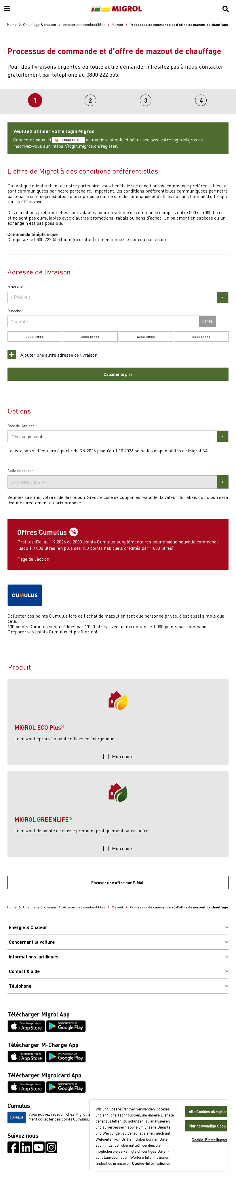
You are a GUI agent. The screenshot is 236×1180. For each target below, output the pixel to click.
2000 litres (35, 336)
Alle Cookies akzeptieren (210, 1111)
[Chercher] (225, 8)
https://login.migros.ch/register (84, 146)
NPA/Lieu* (15, 287)
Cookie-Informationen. (151, 1163)
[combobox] (118, 297)
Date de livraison (21, 426)
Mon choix (122, 756)
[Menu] (7, 8)
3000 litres (90, 336)
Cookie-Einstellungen (210, 1139)
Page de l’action (33, 559)
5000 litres (201, 336)
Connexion (70, 140)
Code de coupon (20, 471)
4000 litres (146, 336)
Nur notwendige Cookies (210, 1126)
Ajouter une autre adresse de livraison (58, 354)
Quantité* (15, 311)
